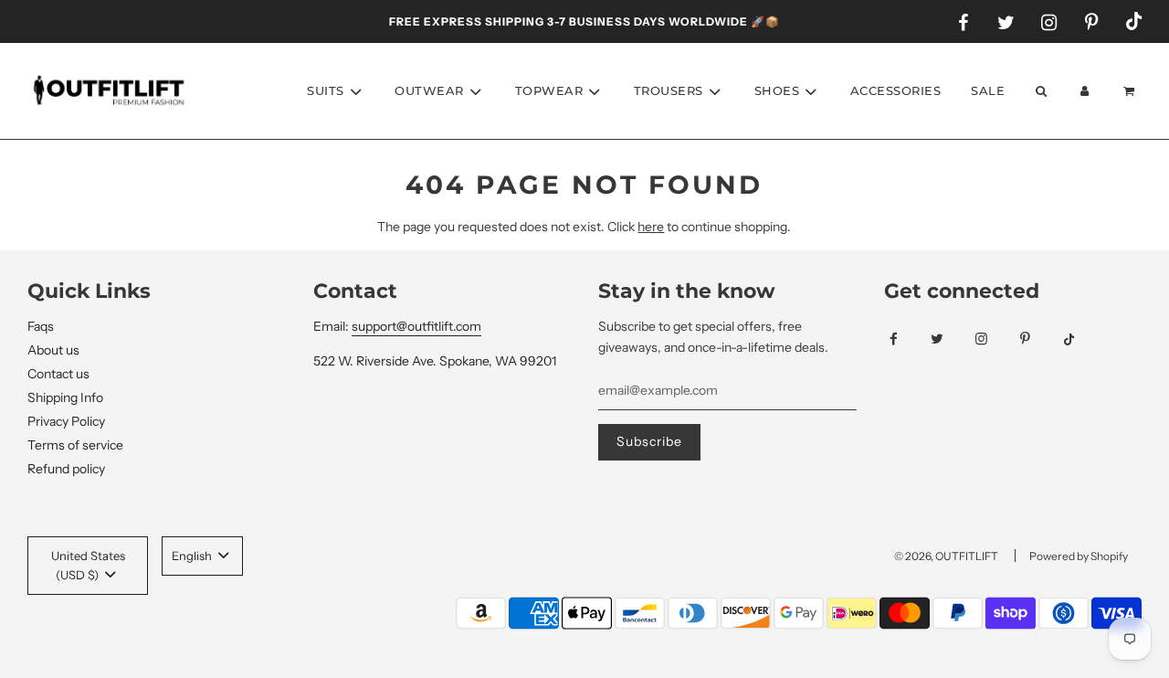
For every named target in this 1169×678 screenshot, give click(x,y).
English (193, 555)
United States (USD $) (88, 565)
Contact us (58, 373)
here (650, 226)
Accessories (896, 90)
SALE (988, 90)
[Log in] (1085, 91)
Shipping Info (65, 397)
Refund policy (66, 469)
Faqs (40, 326)
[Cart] (1131, 91)
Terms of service (75, 445)
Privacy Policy (66, 421)
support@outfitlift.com (416, 326)
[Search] (1040, 91)
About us (53, 350)
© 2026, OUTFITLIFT (946, 556)
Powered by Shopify (1078, 556)
